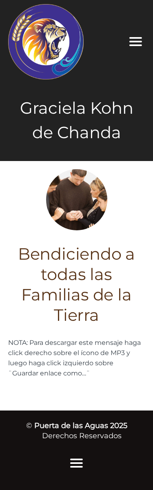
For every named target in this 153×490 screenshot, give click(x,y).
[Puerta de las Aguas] (61, 41)
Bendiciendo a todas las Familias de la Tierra (76, 284)
